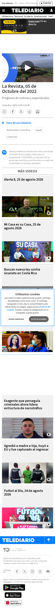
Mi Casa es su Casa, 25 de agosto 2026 (22, 226)
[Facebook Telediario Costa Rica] (17, 571)
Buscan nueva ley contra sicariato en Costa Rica (22, 271)
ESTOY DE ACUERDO (39, 319)
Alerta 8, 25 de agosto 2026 (23, 179)
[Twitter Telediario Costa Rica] (24, 571)
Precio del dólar (32, 3)
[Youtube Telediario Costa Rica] (48, 571)
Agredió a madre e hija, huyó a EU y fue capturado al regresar (26, 447)
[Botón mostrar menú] (3, 10)
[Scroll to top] (48, 540)
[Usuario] (51, 10)
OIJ (16, 3)
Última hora (7, 16)
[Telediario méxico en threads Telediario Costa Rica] (40, 571)
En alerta (28, 16)
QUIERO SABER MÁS (16, 319)
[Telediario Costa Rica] (27, 10)
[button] (4, 111)
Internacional (40, 16)
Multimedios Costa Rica (18, 130)
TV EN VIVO (47, 3)
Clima (21, 3)
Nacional (19, 16)
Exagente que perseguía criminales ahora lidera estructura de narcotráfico (23, 404)
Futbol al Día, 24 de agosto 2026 (23, 492)
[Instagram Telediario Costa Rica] (32, 571)
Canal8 (38, 130)
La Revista (12, 136)
